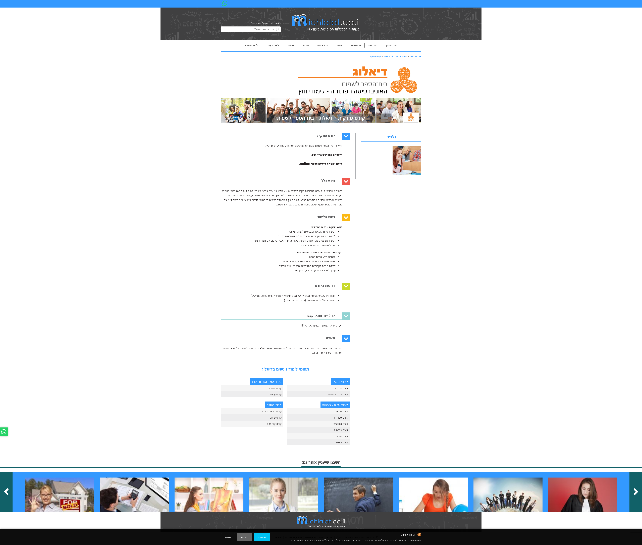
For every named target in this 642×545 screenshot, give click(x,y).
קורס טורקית (375, 56)
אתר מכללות (415, 56)
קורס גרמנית (341, 411)
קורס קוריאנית (274, 424)
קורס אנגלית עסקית (337, 394)
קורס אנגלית (341, 388)
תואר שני (373, 45)
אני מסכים (262, 537)
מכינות (290, 45)
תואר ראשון (392, 45)
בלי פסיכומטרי (251, 45)
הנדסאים (356, 45)
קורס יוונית (342, 436)
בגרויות (305, 45)
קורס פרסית (275, 388)
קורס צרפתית (341, 430)
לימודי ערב (273, 45)
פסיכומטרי (322, 45)
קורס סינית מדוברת (271, 411)
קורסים (339, 45)
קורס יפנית (276, 417)
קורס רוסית (342, 442)
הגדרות (228, 537)
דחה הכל (244, 537)
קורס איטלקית (340, 424)
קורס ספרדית (341, 417)
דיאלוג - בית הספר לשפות (395, 56)
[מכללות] (326, 23)
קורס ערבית (275, 394)
